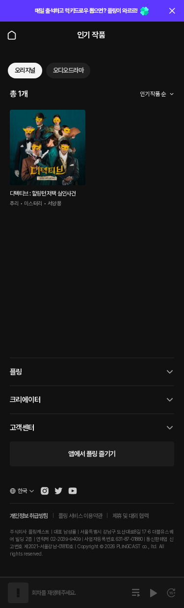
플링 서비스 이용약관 (80, 515)
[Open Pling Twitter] (58, 490)
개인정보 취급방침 (29, 515)
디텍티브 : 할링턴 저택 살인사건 (43, 193)
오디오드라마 (68, 70)
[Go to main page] (12, 35)
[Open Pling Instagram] (45, 490)
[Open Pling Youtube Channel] (72, 490)
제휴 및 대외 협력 (130, 515)
